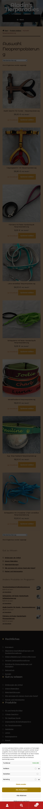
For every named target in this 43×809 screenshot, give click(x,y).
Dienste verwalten (21, 784)
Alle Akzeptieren (21, 790)
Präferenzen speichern (21, 801)
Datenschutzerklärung (11, 806)
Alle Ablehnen (21, 795)
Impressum (34, 806)
